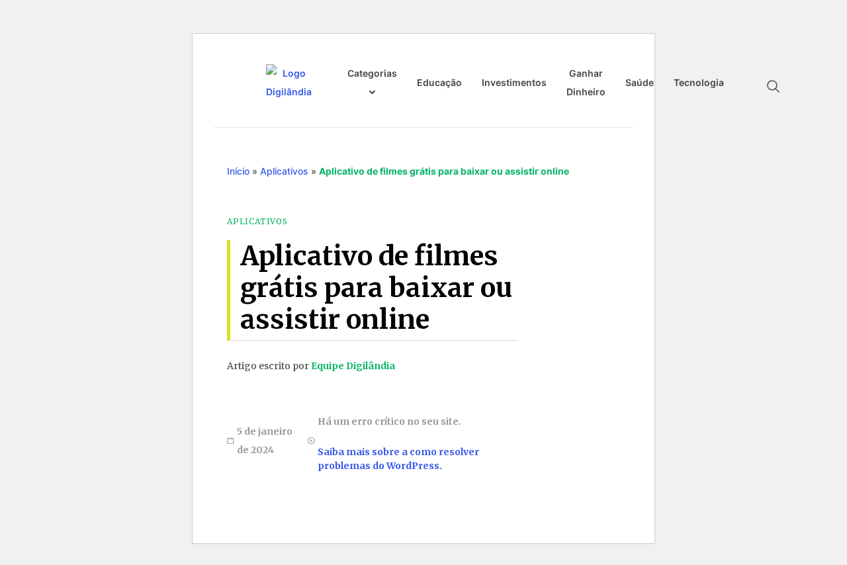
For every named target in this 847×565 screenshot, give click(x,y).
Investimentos (514, 82)
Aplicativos (284, 171)
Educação (439, 82)
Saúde (639, 82)
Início (238, 171)
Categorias (372, 73)
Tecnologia (699, 82)
